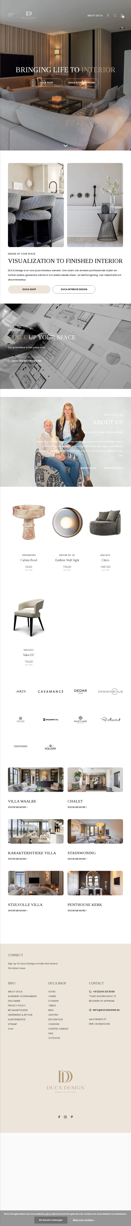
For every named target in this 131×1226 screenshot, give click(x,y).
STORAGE (53, 1000)
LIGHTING (53, 1014)
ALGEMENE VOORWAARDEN (22, 996)
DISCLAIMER (14, 1000)
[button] (11, 15)
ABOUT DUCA (95, 15)
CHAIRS (52, 996)
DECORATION (55, 1019)
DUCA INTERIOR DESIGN (81, 82)
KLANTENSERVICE (17, 1019)
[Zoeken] (114, 15)
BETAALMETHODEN (18, 1010)
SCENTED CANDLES (58, 1028)
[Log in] (108, 15)
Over (10, 1028)
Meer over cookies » (83, 1220)
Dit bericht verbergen (51, 1220)
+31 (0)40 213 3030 (104, 991)
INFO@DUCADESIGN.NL (106, 1010)
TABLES (52, 1005)
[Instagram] (65, 1117)
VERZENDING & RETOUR (20, 1014)
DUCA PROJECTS (113, 468)
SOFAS (51, 991)
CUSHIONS (53, 1024)
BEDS (51, 1010)
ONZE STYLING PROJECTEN (26, 361)
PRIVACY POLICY (17, 1005)
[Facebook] (59, 1117)
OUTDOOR (54, 1038)
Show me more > (18, 807)
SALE (50, 1033)
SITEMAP (12, 1024)
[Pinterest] (72, 1117)
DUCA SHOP (46, 82)
